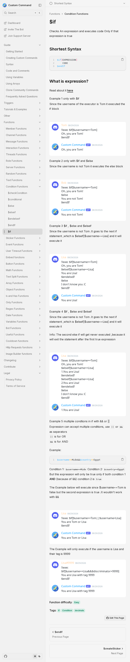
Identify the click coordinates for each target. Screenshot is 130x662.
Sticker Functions (15, 238)
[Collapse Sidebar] (39, 5)
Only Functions (14, 302)
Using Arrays (13, 83)
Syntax (10, 64)
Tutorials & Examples (15, 109)
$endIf (11, 225)
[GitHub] (5, 656)
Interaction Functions (17, 147)
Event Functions (15, 244)
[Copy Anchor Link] (84, 49)
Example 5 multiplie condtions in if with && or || (79, 421)
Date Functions (14, 315)
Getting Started (14, 51)
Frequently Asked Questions (22, 96)
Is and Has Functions (17, 295)
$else (11, 205)
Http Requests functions (19, 347)
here (70, 90)
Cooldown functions (17, 340)
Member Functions (16, 128)
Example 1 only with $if (64, 98)
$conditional (15, 199)
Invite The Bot (16, 29)
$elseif (12, 212)
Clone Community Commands (22, 90)
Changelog (10, 360)
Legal (7, 373)
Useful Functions (15, 334)
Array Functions (14, 283)
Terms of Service (15, 386)
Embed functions (15, 257)
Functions (9, 122)
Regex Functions (15, 308)
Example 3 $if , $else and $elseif (70, 226)
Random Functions (16, 173)
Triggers (8, 102)
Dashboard (14, 23)
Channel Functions (16, 135)
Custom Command (19, 5)
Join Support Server (19, 35)
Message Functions (17, 141)
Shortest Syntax (65, 49)
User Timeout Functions (19, 250)
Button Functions (15, 263)
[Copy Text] (122, 59)
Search (24, 12)
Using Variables (14, 77)
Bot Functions (13, 328)
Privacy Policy (14, 379)
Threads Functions (16, 154)
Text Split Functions (17, 276)
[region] (88, 63)
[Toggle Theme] (37, 656)
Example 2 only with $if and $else (71, 161)
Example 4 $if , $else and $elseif (70, 311)
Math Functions (14, 270)
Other (7, 115)
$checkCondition (17, 192)
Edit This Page (117, 618)
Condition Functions (17, 186)
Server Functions (15, 167)
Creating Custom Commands (21, 57)
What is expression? (68, 81)
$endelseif (14, 218)
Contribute (10, 366)
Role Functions (14, 160)
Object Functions (15, 289)
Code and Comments (17, 70)
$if (9, 231)
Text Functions (14, 180)
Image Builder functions (19, 353)
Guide (7, 45)
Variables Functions (17, 321)
